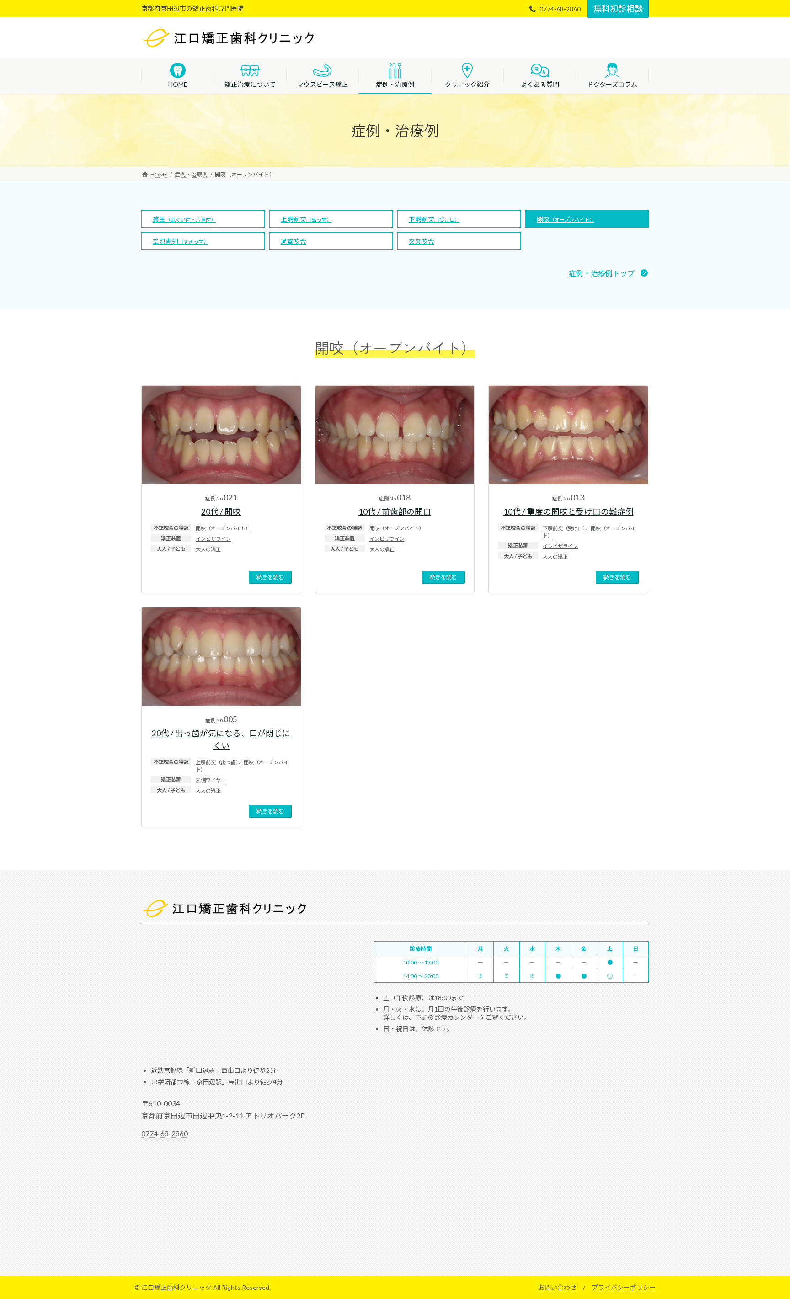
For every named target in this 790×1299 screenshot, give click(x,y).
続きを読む (270, 577)
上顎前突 (306, 219)
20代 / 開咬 (221, 511)
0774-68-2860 (164, 1133)
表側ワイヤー (211, 780)
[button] (609, 273)
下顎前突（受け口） (564, 528)
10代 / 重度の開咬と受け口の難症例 (568, 511)
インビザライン (213, 539)
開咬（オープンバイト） (223, 528)
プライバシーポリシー (624, 1287)
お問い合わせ (557, 1287)
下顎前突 (434, 219)
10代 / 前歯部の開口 (394, 511)
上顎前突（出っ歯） (217, 762)
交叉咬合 (421, 241)
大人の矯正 (208, 549)
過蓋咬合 (293, 241)
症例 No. (221, 498)
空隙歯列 (180, 241)
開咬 (565, 219)
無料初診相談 (618, 9)
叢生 (184, 219)
